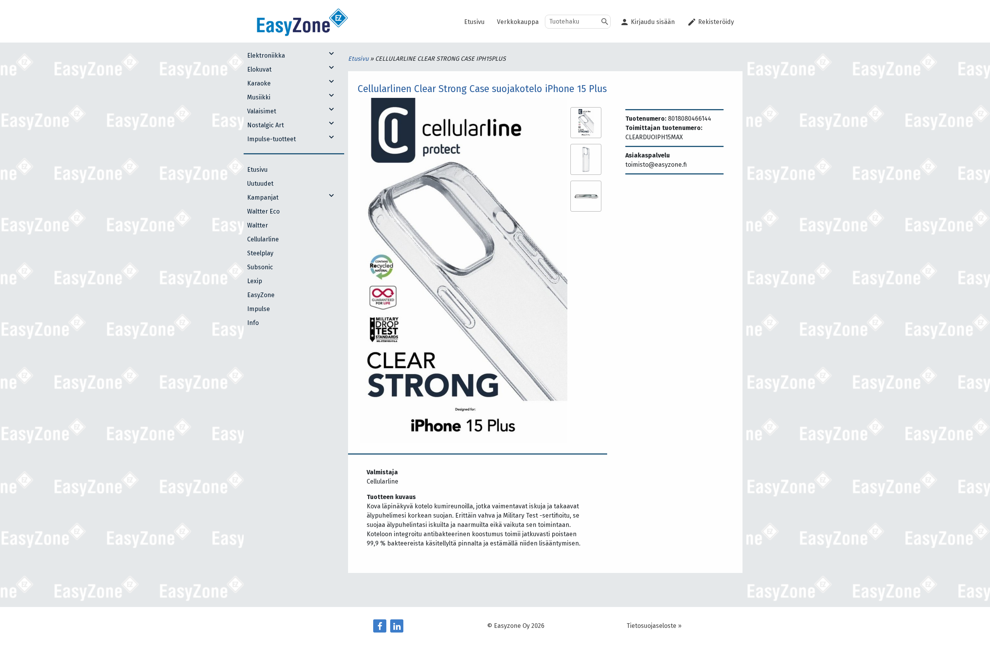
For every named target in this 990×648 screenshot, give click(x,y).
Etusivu (359, 58)
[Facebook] (379, 626)
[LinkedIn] (396, 626)
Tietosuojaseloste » (653, 625)
